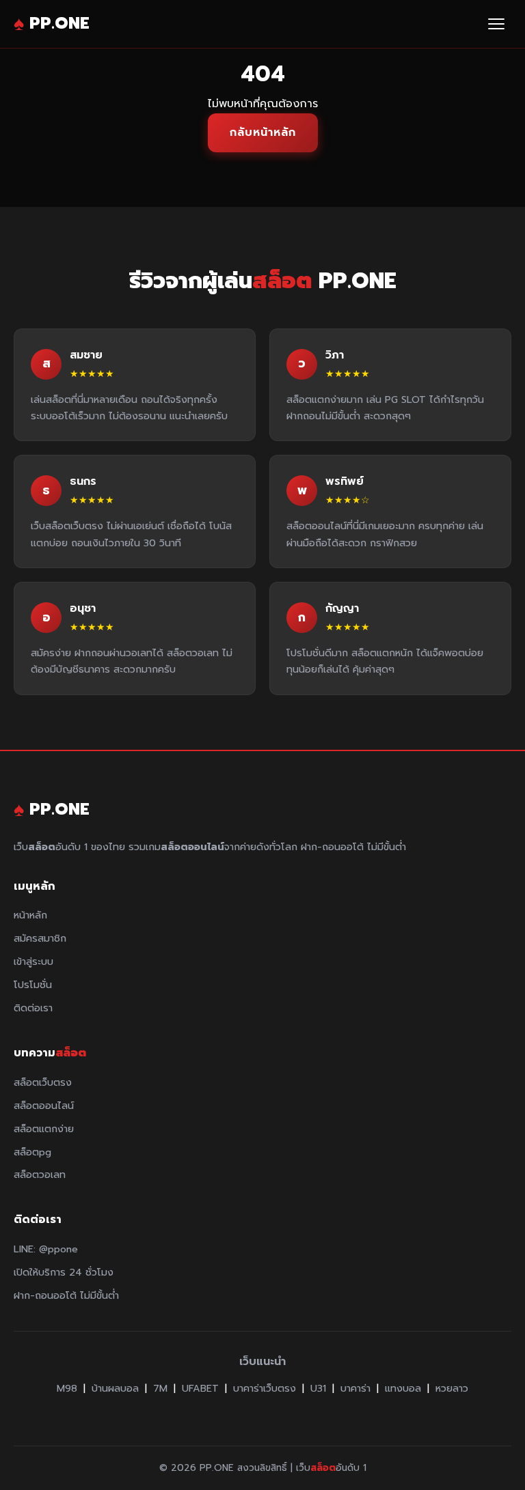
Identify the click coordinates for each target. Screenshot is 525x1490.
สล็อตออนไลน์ (44, 1105)
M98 (67, 1388)
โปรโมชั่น (33, 984)
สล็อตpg (32, 1151)
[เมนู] (496, 24)
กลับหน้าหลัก (263, 132)
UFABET (200, 1388)
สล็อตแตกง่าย (44, 1128)
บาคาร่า (355, 1388)
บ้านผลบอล (115, 1388)
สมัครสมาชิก (40, 938)
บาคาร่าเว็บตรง (264, 1388)
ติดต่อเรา (33, 1007)
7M (160, 1388)
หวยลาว (451, 1388)
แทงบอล (403, 1388)
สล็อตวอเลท (40, 1174)
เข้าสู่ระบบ (33, 961)
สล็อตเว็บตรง (43, 1082)
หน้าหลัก (30, 915)
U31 (318, 1388)
